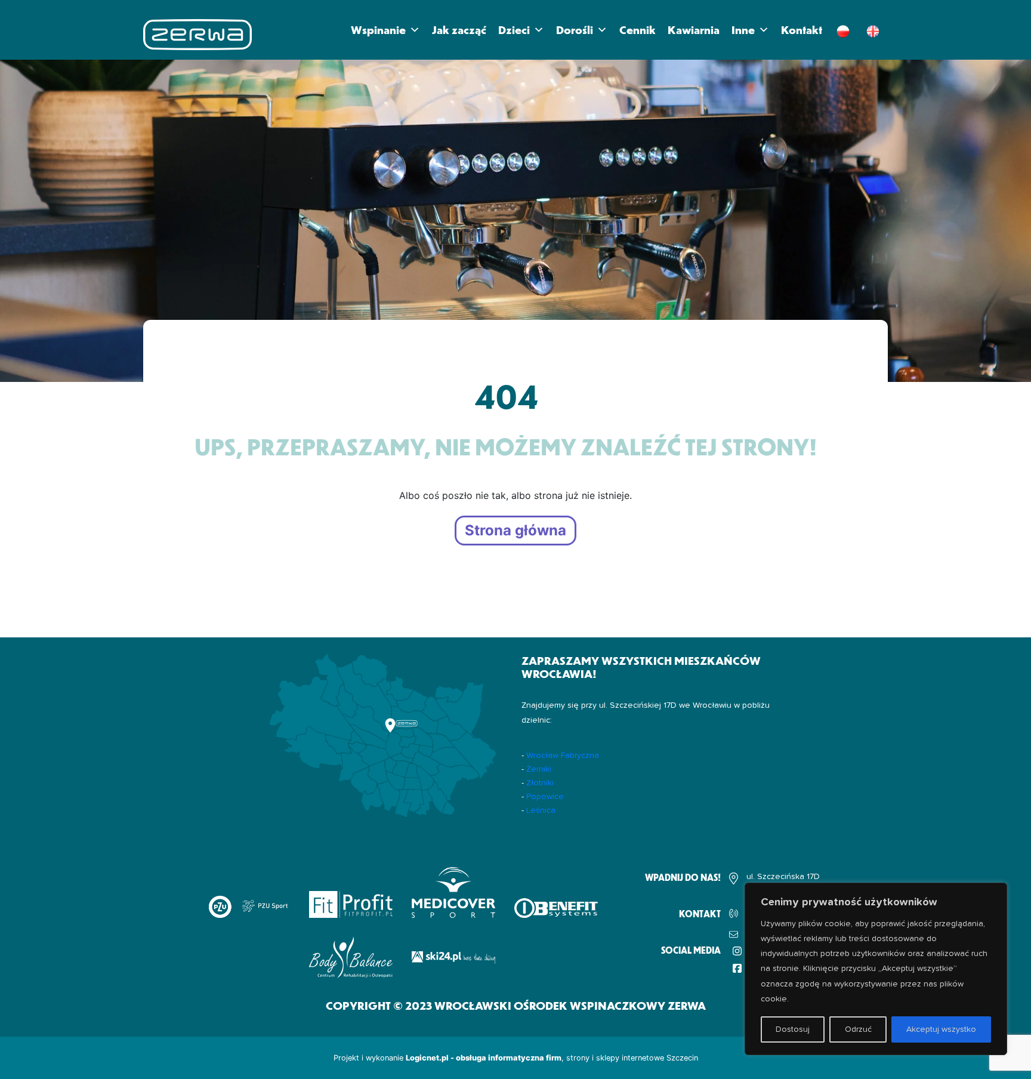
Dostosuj (793, 1029)
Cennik (637, 29)
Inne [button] (743, 29)
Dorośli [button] (574, 29)
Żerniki (538, 769)
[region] (876, 969)
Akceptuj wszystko (941, 1029)
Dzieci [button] (514, 29)
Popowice (545, 797)
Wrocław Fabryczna (562, 755)
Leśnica (540, 810)
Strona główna (515, 531)
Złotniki (540, 783)
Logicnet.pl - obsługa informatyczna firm (483, 1057)
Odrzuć (858, 1029)
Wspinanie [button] (378, 29)
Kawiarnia (694, 29)
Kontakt (801, 29)
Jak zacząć (459, 29)
